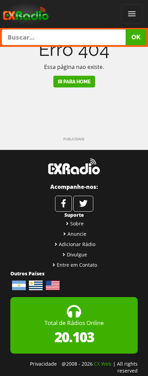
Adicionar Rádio (77, 244)
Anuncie (76, 234)
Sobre (77, 223)
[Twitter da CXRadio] (83, 204)
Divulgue (77, 254)
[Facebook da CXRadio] (63, 204)
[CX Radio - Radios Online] (74, 166)
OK (135, 37)
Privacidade (43, 363)
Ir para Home (74, 81)
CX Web (103, 363)
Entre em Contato (77, 265)
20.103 (74, 336)
